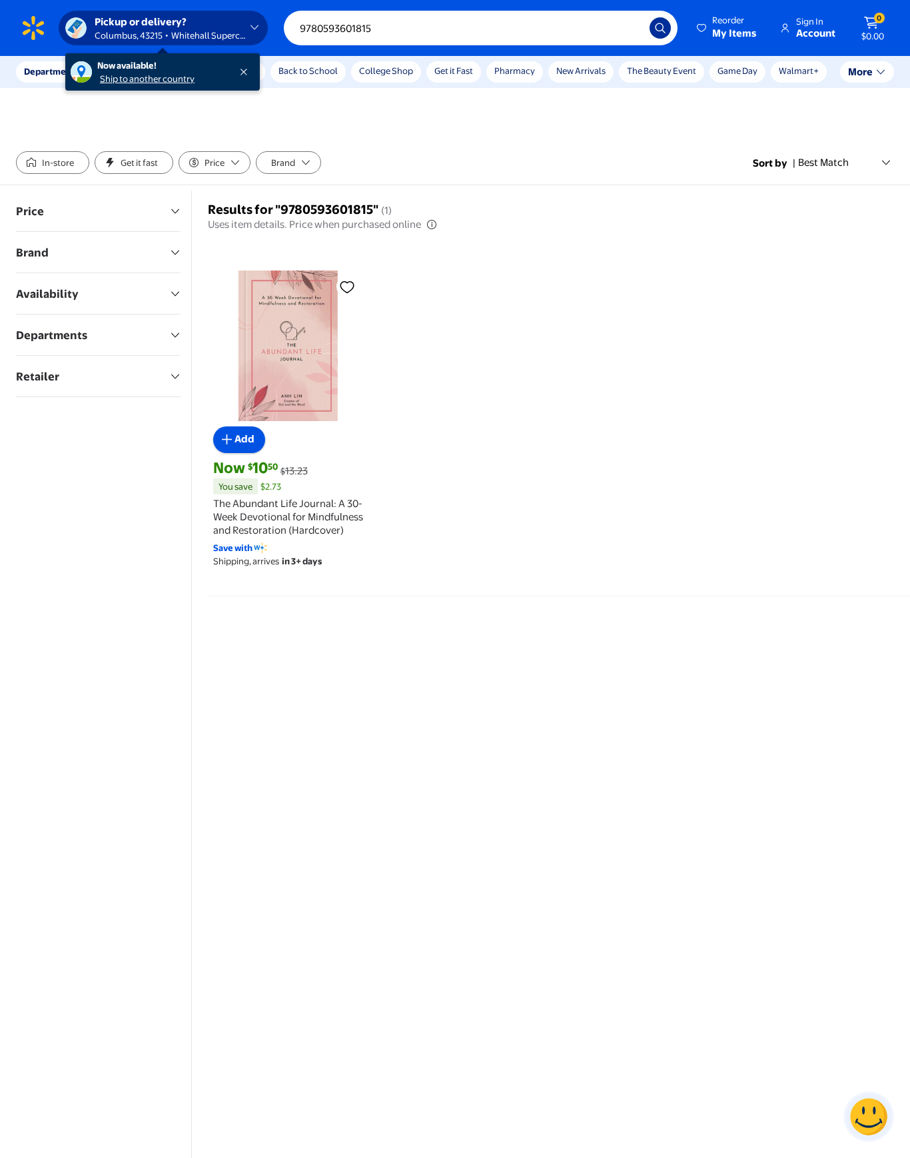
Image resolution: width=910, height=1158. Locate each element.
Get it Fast (453, 70)
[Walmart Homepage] (33, 28)
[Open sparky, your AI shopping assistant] (869, 1117)
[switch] (52, 162)
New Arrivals (581, 70)
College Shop (386, 70)
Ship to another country (147, 78)
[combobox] (481, 28)
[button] (727, 28)
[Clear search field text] (630, 28)
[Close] (246, 72)
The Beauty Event (661, 70)
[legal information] (431, 224)
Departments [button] (51, 71)
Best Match (823, 162)
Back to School (308, 70)
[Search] (660, 28)
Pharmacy (514, 70)
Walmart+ (799, 70)
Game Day (737, 70)
